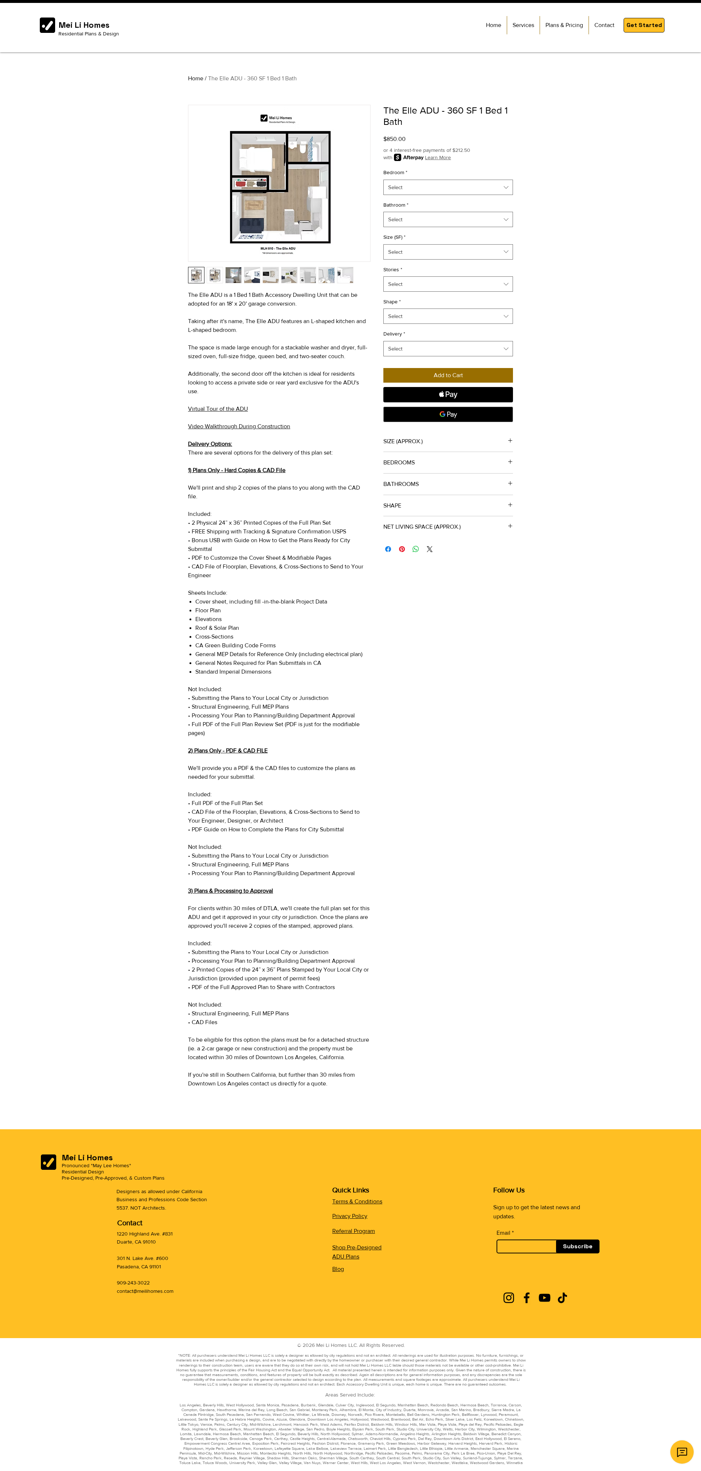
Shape (392, 301)
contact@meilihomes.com (145, 1291)
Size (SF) (394, 237)
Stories (392, 269)
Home (195, 78)
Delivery (394, 334)
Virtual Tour (203, 409)
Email (503, 1233)
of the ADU (233, 409)
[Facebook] (527, 1298)
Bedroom (395, 172)
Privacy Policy (349, 1216)
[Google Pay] (448, 414)
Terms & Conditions (357, 1201)
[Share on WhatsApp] (415, 549)
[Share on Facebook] (388, 549)
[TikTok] (562, 1298)
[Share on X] (429, 549)
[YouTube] (544, 1298)
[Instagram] (509, 1298)
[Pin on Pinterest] (402, 549)
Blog (338, 1269)
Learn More (438, 157)
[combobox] (448, 187)
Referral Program (353, 1231)
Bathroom (396, 205)
